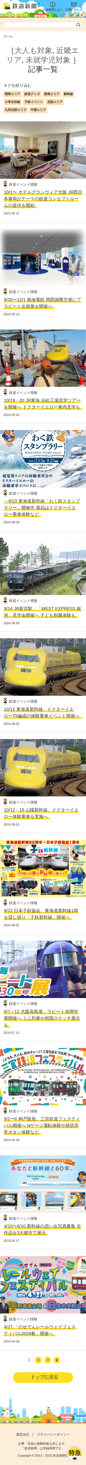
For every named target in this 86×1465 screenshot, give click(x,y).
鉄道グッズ (32, 94)
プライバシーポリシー (53, 1434)
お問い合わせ (73, 9)
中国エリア (38, 110)
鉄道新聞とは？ (53, 9)
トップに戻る (44, 1377)
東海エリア (52, 94)
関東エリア (12, 94)
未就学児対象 (48, 60)
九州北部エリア (15, 110)
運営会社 (22, 1434)
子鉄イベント (33, 102)
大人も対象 (33, 50)
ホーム (8, 36)
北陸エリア (55, 102)
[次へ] (57, 1360)
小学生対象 (12, 102)
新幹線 (68, 94)
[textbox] (43, 25)
